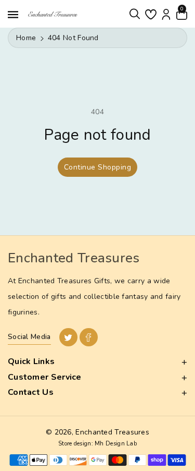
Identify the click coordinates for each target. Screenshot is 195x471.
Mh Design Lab (116, 444)
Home (26, 38)
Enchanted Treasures (112, 432)
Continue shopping (98, 167)
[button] (134, 13)
